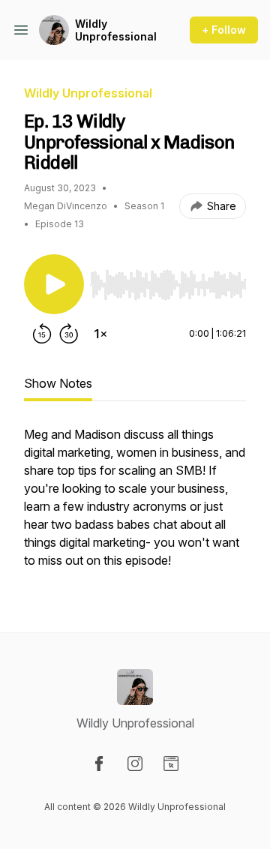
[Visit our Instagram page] (135, 763)
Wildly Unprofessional (116, 30)
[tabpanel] (135, 504)
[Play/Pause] (54, 284)
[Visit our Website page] (171, 763)
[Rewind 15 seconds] (42, 333)
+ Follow (224, 29)
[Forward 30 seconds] (69, 333)
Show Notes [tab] (58, 383)
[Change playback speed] (101, 333)
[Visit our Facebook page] (99, 763)
